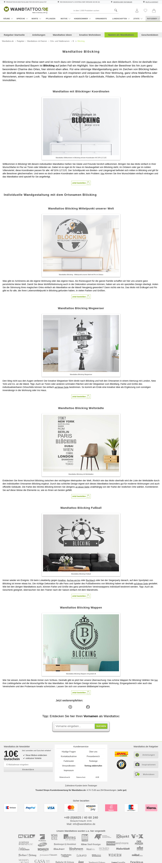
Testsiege (93, 761)
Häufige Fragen (69, 752)
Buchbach (90, 580)
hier (156, 680)
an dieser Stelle (82, 487)
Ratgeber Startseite (14, 35)
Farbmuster (69, 761)
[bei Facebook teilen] (82, 707)
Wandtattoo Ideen (62, 35)
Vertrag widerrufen (93, 766)
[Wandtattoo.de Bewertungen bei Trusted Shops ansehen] (121, 768)
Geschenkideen (149, 35)
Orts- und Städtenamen (59, 41)
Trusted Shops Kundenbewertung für (60, 790)
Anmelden (28, 769)
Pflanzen (50, 19)
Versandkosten (68, 766)
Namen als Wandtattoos (121, 35)
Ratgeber (20, 41)
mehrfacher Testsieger (122, 2)
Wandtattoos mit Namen (37, 41)
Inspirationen (149, 765)
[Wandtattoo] (26, 9)
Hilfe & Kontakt (152, 2)
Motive (64, 19)
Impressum (69, 770)
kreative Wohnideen (90, 35)
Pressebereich (93, 756)
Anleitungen (38, 35)
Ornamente (101, 19)
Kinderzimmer (81, 19)
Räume (6, 19)
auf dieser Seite (62, 387)
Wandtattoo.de (8, 41)
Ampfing (62, 580)
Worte (35, 19)
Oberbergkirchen (93, 62)
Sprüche (20, 19)
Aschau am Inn (73, 580)
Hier (102, 173)
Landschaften (119, 19)
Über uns (93, 752)
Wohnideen (149, 774)
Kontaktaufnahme (69, 756)
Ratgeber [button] (152, 19)
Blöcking (81, 41)
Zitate (136, 19)
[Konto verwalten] (137, 10)
